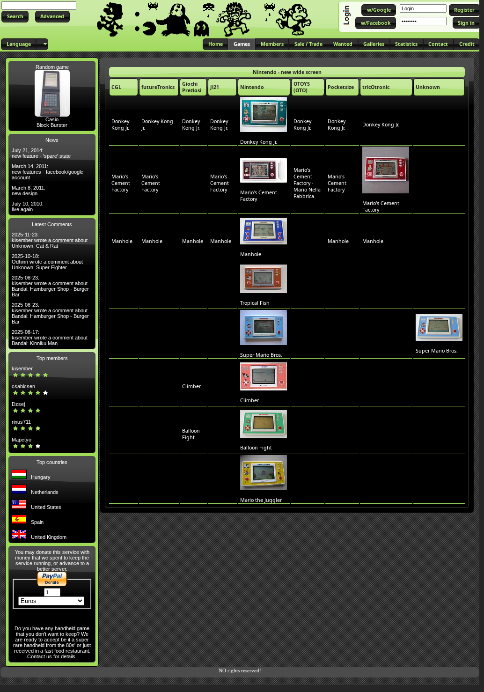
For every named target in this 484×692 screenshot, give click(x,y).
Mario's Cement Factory (120, 183)
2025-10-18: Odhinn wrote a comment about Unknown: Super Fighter (47, 261)
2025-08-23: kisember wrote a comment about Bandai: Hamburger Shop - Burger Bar (50, 286)
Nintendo (252, 87)
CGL (116, 87)
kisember (22, 368)
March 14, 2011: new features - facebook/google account (47, 171)
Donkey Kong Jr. (120, 124)
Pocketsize (341, 87)
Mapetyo (21, 439)
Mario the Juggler (261, 500)
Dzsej (18, 404)
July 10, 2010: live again (28, 206)
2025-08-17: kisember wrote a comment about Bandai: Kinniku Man (50, 337)
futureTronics (158, 87)
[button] (15, 16)
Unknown (428, 87)
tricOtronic (375, 87)
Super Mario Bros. (261, 355)
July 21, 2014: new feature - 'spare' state (41, 153)
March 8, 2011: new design (28, 190)
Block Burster (52, 125)
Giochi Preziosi (191, 87)
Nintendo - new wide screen (287, 72)
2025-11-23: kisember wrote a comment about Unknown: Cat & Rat (50, 240)
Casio (52, 119)
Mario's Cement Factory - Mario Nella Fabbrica (307, 183)
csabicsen (23, 386)
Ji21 (214, 87)
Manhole (121, 241)
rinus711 (21, 422)
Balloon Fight (191, 434)
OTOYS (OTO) (301, 87)
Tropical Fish (255, 303)
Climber (191, 386)
